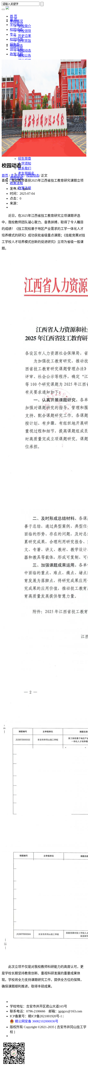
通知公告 (24, 55)
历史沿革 (24, 36)
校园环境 (16, 39)
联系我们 (24, 168)
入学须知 (24, 163)
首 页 (13, 19)
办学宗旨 (24, 41)
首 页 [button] (13, 16)
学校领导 (24, 31)
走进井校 (17, 175)
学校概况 (16, 24)
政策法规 (16, 54)
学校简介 (24, 26)
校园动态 (24, 50)
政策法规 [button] (16, 183)
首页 (5, 175)
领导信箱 (16, 49)
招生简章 (24, 158)
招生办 (15, 44)
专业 (13, 34)
